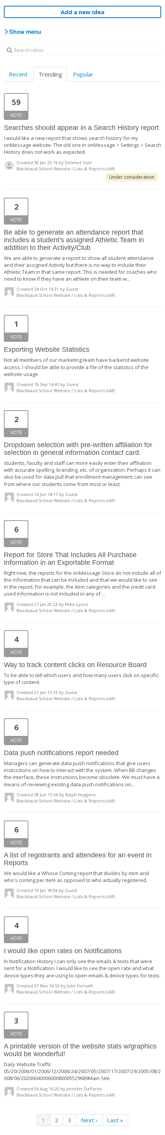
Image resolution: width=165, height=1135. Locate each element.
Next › (89, 1120)
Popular (83, 74)
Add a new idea (82, 12)
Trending (50, 74)
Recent (18, 74)
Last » (115, 1120)
